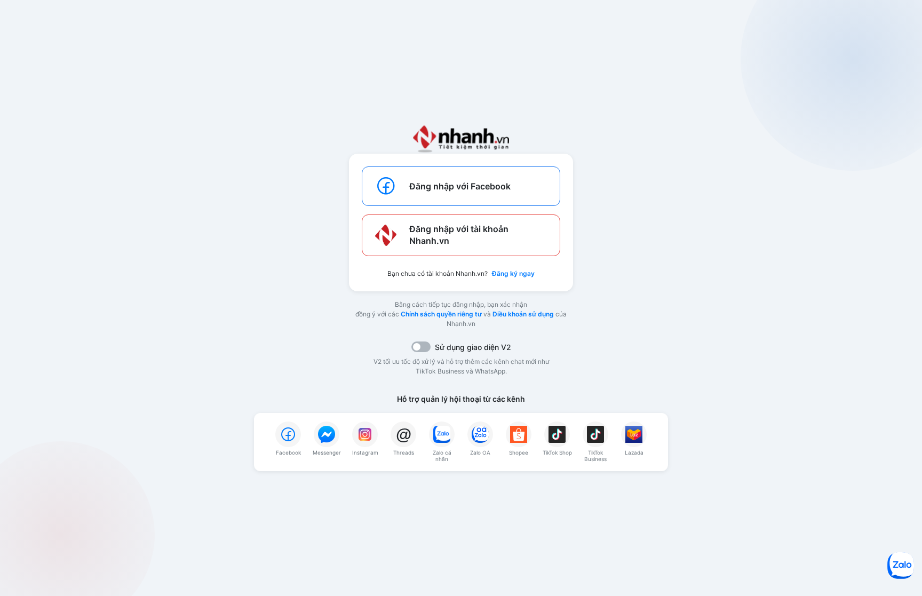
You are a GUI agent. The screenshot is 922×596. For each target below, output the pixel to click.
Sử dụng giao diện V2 (473, 347)
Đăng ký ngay (513, 273)
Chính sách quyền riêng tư (441, 314)
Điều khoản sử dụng (523, 314)
